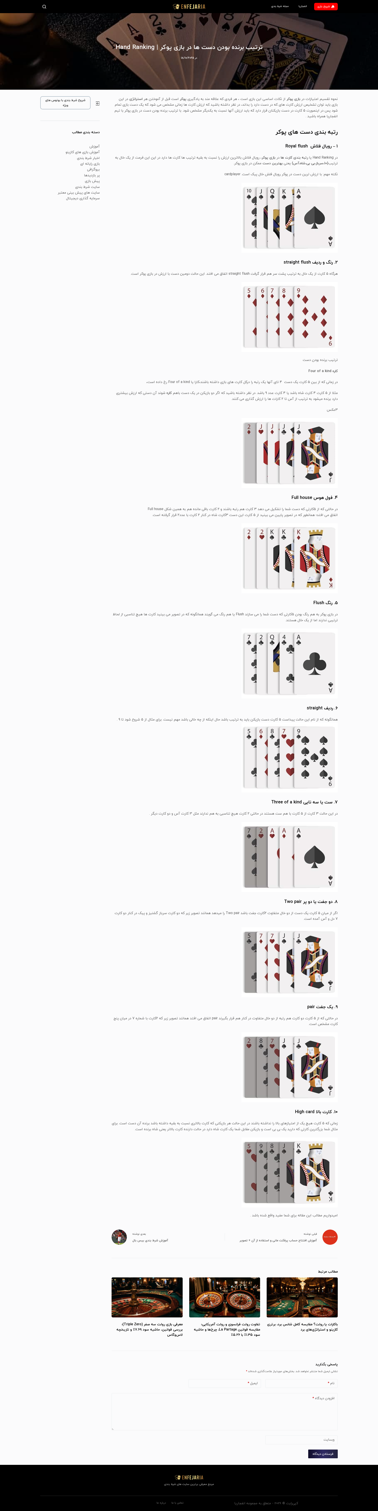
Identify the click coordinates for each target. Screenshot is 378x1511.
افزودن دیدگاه (323, 1398)
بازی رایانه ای (90, 163)
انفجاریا (303, 6)
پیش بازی (92, 181)
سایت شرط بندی (87, 187)
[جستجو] (45, 7)
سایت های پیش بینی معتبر (79, 192)
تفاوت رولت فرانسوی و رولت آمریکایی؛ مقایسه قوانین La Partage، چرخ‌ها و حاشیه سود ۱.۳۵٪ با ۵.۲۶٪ (227, 1329)
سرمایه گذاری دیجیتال (83, 198)
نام (331, 1383)
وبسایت (329, 1440)
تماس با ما (178, 1503)
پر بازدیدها (92, 175)
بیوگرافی (93, 169)
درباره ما (161, 1503)
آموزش (94, 146)
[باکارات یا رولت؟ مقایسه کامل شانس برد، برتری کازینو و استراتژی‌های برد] (302, 1297)
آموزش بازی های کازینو (83, 152)
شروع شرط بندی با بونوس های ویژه (65, 102)
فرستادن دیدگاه (323, 1454)
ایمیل (253, 1383)
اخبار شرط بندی (88, 158)
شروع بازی (323, 7)
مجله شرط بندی (280, 6)
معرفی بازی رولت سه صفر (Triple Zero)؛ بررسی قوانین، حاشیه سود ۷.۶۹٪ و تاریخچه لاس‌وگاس (149, 1329)
